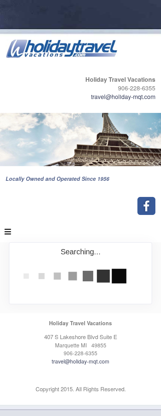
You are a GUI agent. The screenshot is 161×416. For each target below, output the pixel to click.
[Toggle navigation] (8, 233)
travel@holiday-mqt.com (123, 96)
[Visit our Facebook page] (146, 206)
